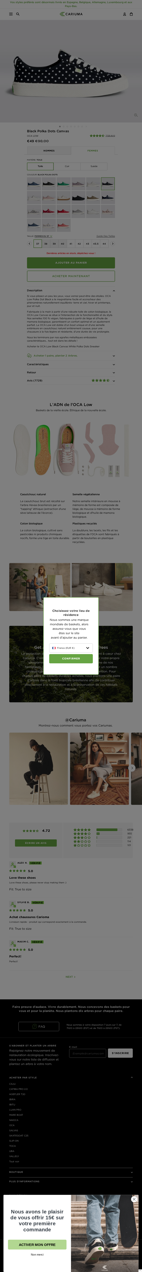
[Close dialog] (134, 1199)
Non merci (37, 1254)
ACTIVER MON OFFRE (37, 1245)
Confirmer (71, 658)
